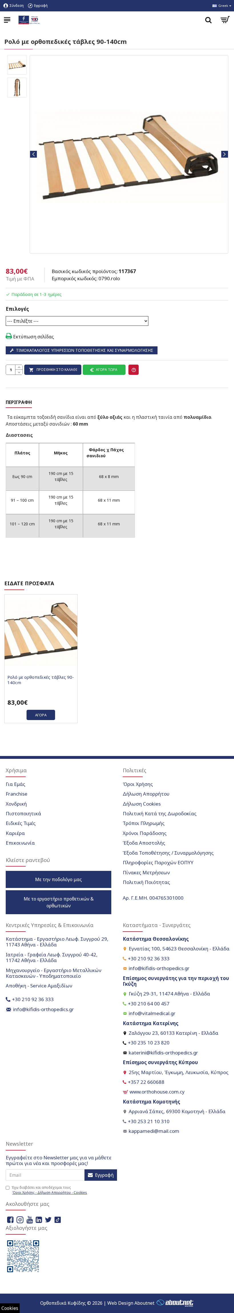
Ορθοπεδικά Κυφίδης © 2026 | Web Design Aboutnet (97, 1303)
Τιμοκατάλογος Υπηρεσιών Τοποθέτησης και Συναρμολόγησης (84, 350)
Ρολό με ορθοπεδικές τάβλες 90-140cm (40, 680)
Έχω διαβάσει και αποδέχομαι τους (49, 1190)
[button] (33, 154)
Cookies (9, 1308)
